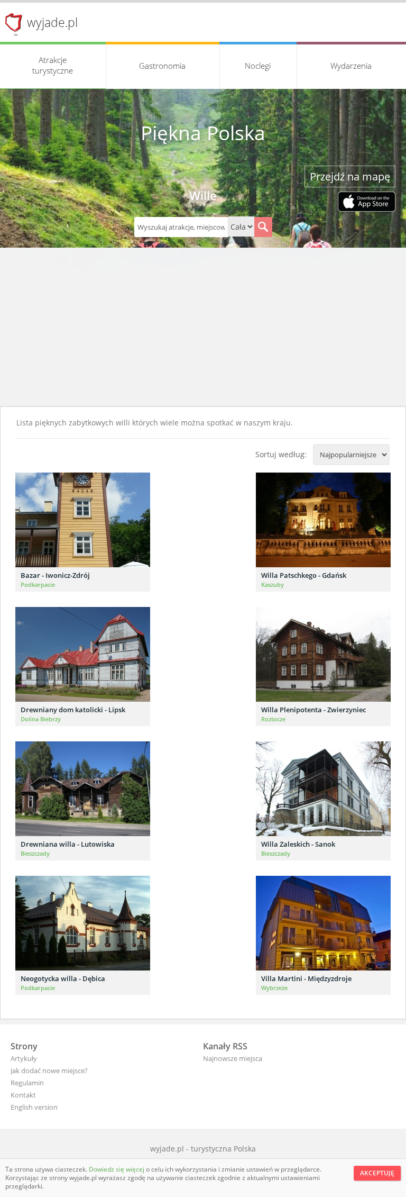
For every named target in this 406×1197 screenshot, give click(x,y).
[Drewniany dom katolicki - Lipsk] (82, 654)
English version (34, 1107)
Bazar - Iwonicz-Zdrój (55, 575)
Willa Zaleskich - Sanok (298, 844)
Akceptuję (377, 1172)
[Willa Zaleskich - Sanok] (323, 788)
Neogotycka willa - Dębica (63, 978)
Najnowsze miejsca (232, 1058)
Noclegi (258, 65)
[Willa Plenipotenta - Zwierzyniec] (323, 654)
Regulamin (27, 1082)
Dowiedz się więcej (117, 1169)
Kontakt (23, 1095)
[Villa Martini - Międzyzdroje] (323, 923)
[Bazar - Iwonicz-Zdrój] (82, 520)
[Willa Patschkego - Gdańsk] (323, 520)
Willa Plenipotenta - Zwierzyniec (313, 709)
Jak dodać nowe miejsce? (49, 1070)
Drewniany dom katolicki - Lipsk (73, 709)
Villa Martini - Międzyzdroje (306, 978)
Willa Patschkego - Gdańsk (303, 575)
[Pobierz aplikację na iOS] (366, 203)
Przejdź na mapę (350, 176)
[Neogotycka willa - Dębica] (82, 923)
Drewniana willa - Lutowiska (68, 844)
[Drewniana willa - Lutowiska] (82, 788)
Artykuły (24, 1058)
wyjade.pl (52, 22)
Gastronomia (162, 65)
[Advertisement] (203, 327)
